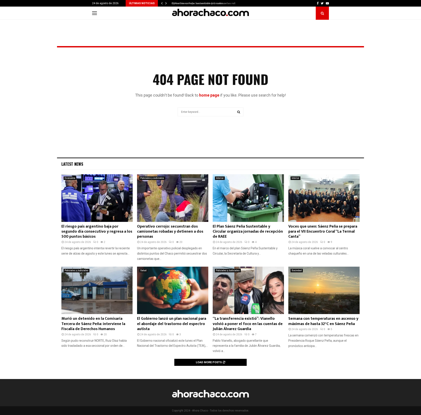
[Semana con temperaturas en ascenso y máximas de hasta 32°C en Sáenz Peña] (324, 290)
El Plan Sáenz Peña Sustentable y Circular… (196, 3)
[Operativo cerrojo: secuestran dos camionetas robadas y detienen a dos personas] (172, 198)
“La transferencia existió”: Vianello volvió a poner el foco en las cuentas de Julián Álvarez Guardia (248, 323)
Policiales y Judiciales (152, 178)
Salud (143, 270)
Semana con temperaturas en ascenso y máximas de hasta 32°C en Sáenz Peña (323, 321)
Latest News (72, 164)
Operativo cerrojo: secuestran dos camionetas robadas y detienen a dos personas (170, 231)
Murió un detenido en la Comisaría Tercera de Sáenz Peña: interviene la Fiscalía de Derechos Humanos (93, 323)
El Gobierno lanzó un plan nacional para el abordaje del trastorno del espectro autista (171, 323)
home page (209, 95)
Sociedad (297, 270)
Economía (70, 178)
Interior (220, 178)
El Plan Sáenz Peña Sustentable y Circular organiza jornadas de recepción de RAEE (248, 231)
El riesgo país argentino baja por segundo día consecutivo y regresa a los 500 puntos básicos (96, 231)
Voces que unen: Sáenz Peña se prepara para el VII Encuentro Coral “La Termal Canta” (322, 231)
